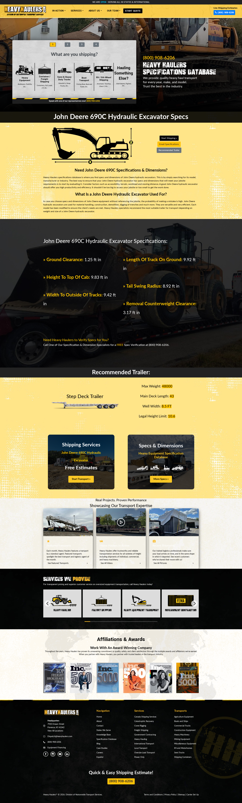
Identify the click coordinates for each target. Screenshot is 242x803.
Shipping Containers (182, 757)
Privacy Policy (170, 795)
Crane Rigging (140, 726)
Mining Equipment (182, 739)
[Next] (194, 603)
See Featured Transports (58, 563)
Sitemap (181, 795)
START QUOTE (133, 10)
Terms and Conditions (153, 795)
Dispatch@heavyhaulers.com (59, 736)
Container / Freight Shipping (44, 82)
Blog (98, 744)
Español (99, 757)
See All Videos (107, 563)
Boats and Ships (181, 721)
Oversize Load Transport (144, 753)
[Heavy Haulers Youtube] (60, 754)
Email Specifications (169, 144)
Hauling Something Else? (123, 76)
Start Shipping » (169, 138)
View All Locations (55, 731)
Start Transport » (81, 479)
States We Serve (103, 730)
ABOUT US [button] (94, 10)
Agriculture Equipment (184, 717)
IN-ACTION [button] (58, 10)
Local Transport (140, 748)
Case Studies (101, 748)
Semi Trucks (179, 753)
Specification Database (106, 739)
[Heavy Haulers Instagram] (52, 754)
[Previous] (48, 603)
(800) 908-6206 (225, 12)
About (99, 721)
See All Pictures (160, 563)
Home (99, 717)
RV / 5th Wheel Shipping (103, 81)
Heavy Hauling (140, 739)
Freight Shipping (141, 730)
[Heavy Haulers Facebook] (45, 754)
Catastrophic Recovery (144, 721)
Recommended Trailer (169, 150)
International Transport (144, 744)
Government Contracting (145, 735)
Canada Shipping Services (145, 717)
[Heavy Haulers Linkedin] (67, 754)
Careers (99, 753)
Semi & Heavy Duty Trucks (64, 81)
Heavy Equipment (25, 82)
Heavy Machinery (181, 735)
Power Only (139, 757)
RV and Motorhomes (183, 748)
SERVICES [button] (76, 10)
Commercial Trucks (182, 726)
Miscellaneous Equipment (185, 744)
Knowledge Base (103, 735)
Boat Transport (84, 82)
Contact (99, 726)
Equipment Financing (56, 748)
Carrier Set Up (193, 795)
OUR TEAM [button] (112, 10)
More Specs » (160, 479)
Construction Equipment (185, 730)
